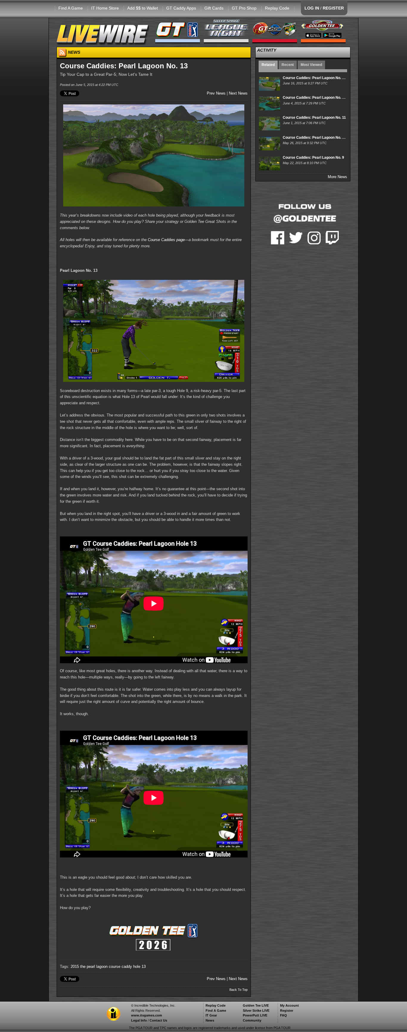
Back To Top (238, 989)
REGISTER (333, 8)
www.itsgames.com (146, 1015)
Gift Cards (213, 8)
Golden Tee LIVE (256, 1005)
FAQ (283, 1015)
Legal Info (139, 1020)
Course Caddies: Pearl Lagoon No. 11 (314, 117)
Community (252, 1020)
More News (337, 177)
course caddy (120, 966)
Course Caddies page (166, 239)
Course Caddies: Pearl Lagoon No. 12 (314, 97)
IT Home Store (105, 8)
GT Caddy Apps (181, 8)
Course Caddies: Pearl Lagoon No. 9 (313, 157)
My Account (289, 1005)
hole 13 (139, 966)
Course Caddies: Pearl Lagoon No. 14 (314, 78)
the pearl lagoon (94, 966)
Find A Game (70, 8)
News (210, 1020)
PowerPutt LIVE (255, 1015)
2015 (75, 966)
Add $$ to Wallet (142, 8)
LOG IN (312, 8)
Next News (238, 93)
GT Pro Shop (244, 8)
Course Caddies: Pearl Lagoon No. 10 (314, 137)
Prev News (216, 93)
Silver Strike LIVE (256, 1010)
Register (286, 1010)
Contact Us (158, 1020)
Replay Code (277, 8)
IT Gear (211, 1015)
